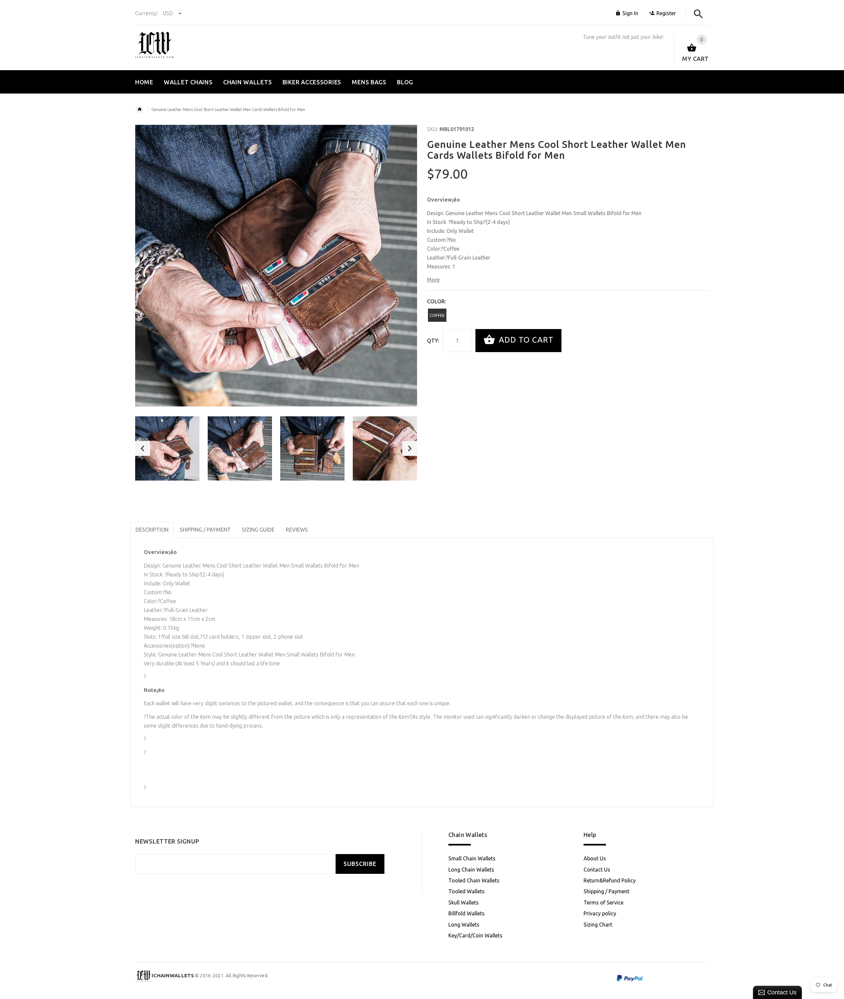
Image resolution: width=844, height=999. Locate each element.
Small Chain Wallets (472, 858)
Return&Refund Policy (610, 880)
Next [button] (409, 448)
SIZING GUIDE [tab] (258, 530)
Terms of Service (603, 902)
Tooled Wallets (466, 891)
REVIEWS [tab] (297, 530)
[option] (167, 448)
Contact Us (597, 870)
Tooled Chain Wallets (473, 880)
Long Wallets (463, 925)
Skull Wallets (463, 902)
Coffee (437, 315)
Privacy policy (600, 913)
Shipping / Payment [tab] (205, 530)
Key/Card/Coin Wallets (475, 935)
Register (666, 13)
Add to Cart (525, 339)
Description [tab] (152, 530)
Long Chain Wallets (471, 870)
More (433, 280)
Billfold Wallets (466, 913)
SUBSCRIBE (360, 864)
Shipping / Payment (606, 891)
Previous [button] (142, 448)
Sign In (630, 13)
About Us (595, 858)
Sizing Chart (598, 925)
